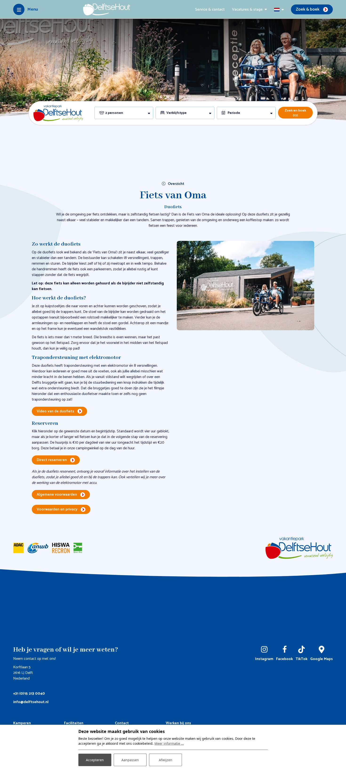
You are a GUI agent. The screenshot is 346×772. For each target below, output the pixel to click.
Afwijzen (165, 760)
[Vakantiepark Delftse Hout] (106, 9)
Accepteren (95, 760)
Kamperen (22, 723)
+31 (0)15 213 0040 (29, 693)
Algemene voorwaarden (57, 494)
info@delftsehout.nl (30, 702)
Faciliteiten (73, 723)
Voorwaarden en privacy (57, 509)
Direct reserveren (52, 460)
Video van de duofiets (55, 411)
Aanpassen (130, 760)
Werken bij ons (178, 723)
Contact (122, 723)
